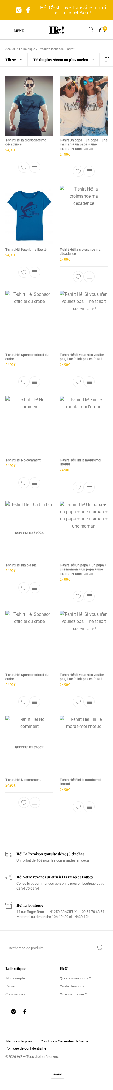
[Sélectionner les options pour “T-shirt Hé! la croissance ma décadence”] (34, 167)
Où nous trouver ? (73, 994)
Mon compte (15, 978)
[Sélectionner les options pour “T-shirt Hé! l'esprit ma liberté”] (34, 272)
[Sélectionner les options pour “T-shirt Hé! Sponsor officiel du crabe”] (34, 381)
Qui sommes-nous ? (75, 978)
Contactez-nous (72, 986)
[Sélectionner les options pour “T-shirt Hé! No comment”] (34, 482)
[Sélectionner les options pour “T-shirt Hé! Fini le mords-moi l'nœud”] (89, 486)
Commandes (15, 994)
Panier (10, 986)
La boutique (27, 49)
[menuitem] (18, 1041)
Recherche (101, 948)
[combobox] (63, 59)
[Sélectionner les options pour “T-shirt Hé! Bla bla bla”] (34, 587)
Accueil (10, 49)
